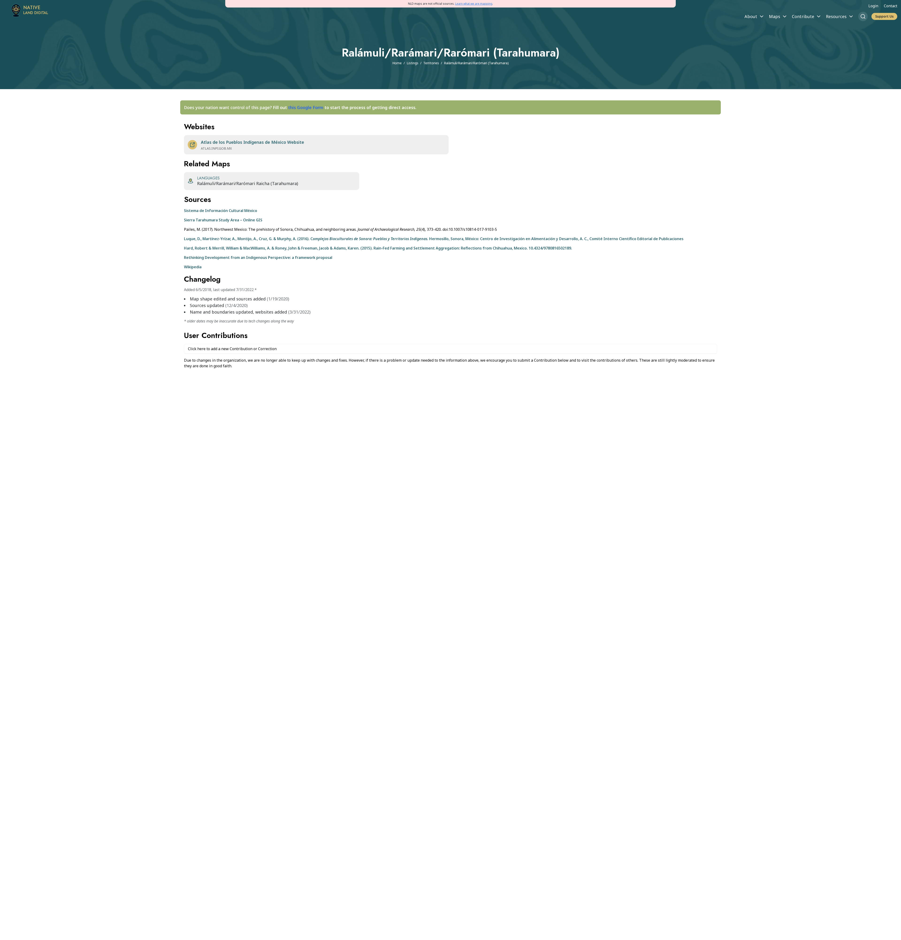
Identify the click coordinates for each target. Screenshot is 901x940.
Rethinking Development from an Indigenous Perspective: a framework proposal (258, 257)
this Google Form (305, 107)
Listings (412, 63)
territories (431, 63)
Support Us (884, 16)
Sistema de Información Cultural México (220, 210)
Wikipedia (193, 266)
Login (873, 6)
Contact (890, 6)
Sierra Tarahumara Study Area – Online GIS (223, 220)
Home (397, 63)
